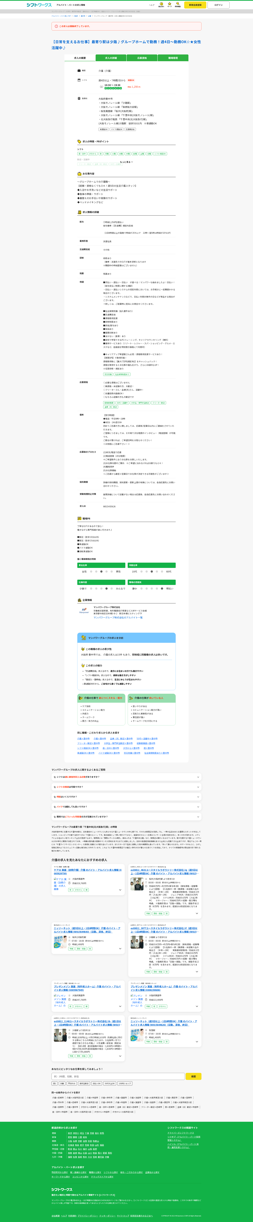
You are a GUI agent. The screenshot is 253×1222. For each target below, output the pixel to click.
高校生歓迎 (84, 1083)
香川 (100, 1152)
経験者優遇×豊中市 (146, 743)
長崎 (80, 1156)
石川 (80, 1148)
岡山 (80, 1152)
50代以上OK (109, 1083)
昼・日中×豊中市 (111, 748)
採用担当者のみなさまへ (141, 1215)
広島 (85, 1152)
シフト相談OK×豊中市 (88, 748)
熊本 (85, 1156)
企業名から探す (152, 1172)
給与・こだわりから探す (131, 1172)
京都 (80, 1141)
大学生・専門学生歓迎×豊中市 (118, 743)
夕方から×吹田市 (102, 1111)
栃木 (97, 1133)
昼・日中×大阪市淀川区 (80, 1111)
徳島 (95, 1152)
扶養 (62, 1083)
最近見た (161, 6)
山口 (90, 1152)
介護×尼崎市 (58, 1097)
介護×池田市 (135, 1097)
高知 (110, 1152)
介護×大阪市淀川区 (75, 1097)
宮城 (87, 1144)
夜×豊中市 (149, 748)
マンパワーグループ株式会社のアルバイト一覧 (118, 617)
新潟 (70, 1148)
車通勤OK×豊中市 (85, 752)
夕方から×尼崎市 (88, 1107)
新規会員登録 (195, 4)
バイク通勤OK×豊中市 (109, 752)
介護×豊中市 (83, 738)
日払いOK (96, 1083)
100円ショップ (125, 1083)
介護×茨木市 (58, 1102)
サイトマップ (123, 1215)
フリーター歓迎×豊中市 (88, 743)
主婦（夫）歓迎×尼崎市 (127, 1107)
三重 (80, 1137)
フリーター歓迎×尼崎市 (151, 1107)
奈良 (90, 1141)
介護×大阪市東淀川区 (153, 1097)
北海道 (71, 1144)
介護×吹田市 (92, 1097)
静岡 (75, 1137)
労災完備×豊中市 (132, 752)
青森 (77, 1144)
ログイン (218, 4)
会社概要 (56, 1215)
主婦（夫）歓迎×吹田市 (187, 1107)
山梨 (90, 1148)
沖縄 (107, 1156)
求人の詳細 (111, 58)
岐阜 (85, 1137)
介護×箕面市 (121, 1097)
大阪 (70, 1141)
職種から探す (95, 1172)
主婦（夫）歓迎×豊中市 (121, 738)
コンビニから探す (80, 1176)
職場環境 (173, 58)
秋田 (92, 1144)
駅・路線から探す (78, 1172)
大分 (90, 1156)
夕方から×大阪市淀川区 (122, 1111)
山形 (97, 1144)
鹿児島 (101, 1156)
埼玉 (82, 1133)
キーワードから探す (61, 1176)
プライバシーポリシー (88, 1215)
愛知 (70, 1137)
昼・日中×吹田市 (59, 1111)
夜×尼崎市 (170, 1107)
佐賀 (75, 1156)
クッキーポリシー (107, 1215)
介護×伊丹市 (106, 1097)
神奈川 (76, 1133)
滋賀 (85, 1141)
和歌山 (96, 1141)
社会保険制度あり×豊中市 (156, 752)
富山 (75, 1148)
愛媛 (105, 1152)
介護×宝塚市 (186, 1097)
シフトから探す (111, 1172)
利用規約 (72, 1215)
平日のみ (71, 1083)
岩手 (82, 1144)
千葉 (87, 1133)
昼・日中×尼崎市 (106, 1107)
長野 (95, 1148)
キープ (169, 6)
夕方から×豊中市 (131, 748)
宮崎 (95, 1156)
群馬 (102, 1133)
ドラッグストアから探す (102, 1176)
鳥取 (70, 1152)
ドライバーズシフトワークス (180, 1132)
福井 (85, 1148)
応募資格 (142, 58)
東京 (70, 1133)
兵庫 (75, 1141)
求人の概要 (80, 58)
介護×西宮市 (171, 1097)
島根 (75, 1152)
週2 (54, 1083)
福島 (102, 1144)
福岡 (70, 1156)
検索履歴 (178, 6)
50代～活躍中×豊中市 (147, 738)
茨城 (92, 1133)
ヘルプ (151, 5)
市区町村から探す (60, 1172)
